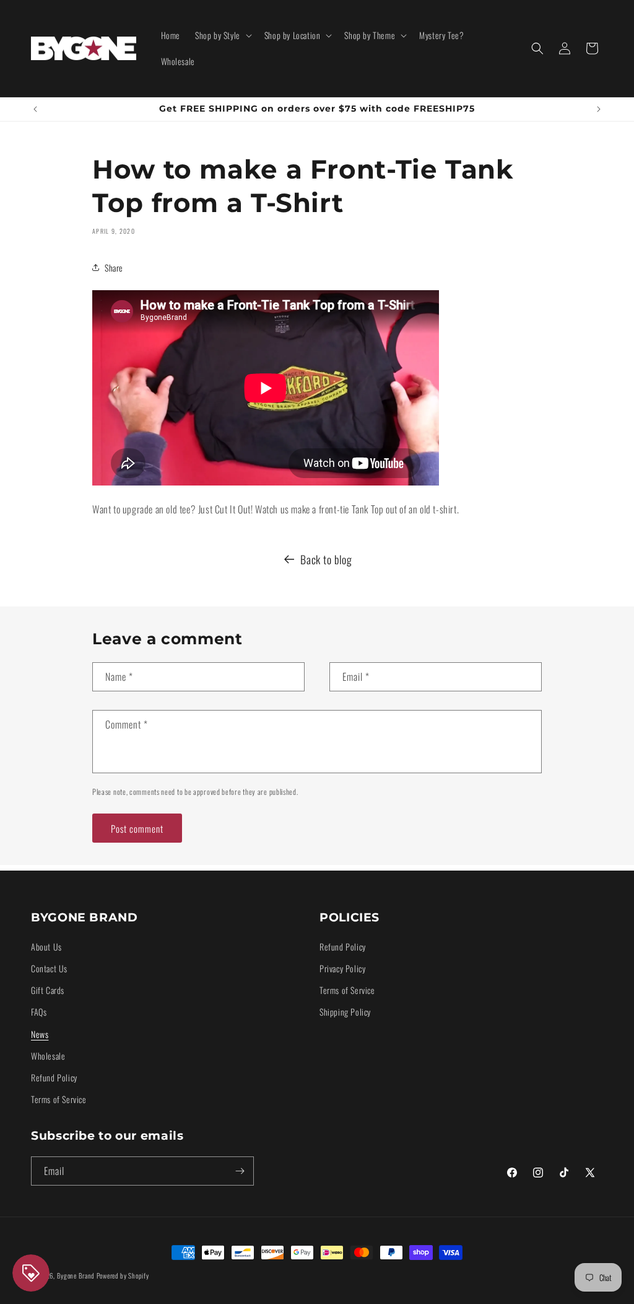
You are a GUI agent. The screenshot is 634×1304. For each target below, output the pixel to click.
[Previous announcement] (35, 109)
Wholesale (48, 1055)
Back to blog (326, 559)
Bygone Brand (76, 1275)
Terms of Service (59, 1099)
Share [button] (114, 267)
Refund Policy (54, 1077)
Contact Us (49, 968)
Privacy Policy (342, 968)
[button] (222, 35)
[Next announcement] (598, 109)
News (39, 1033)
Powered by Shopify (123, 1275)
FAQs (38, 1011)
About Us (46, 946)
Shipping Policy (345, 1011)
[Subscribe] (239, 1171)
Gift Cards (47, 989)
